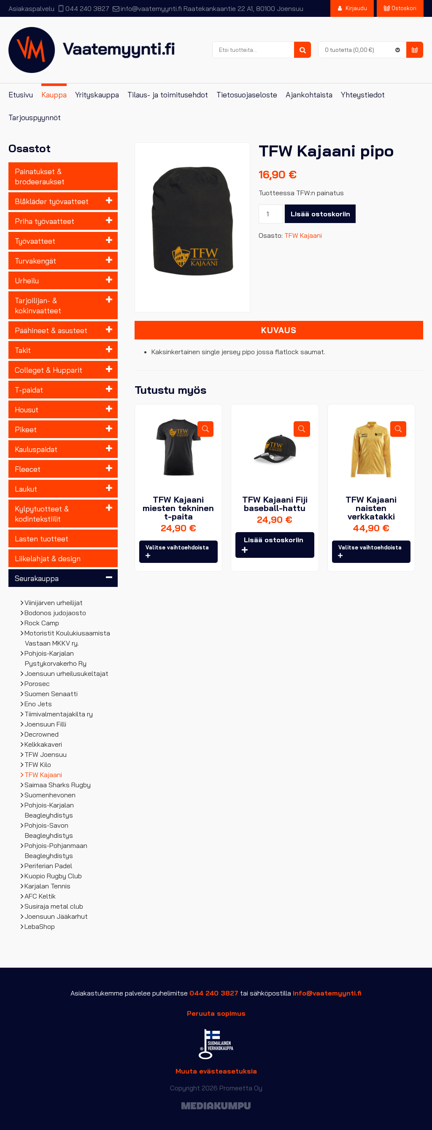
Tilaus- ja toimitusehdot (167, 95)
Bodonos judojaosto (55, 612)
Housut (26, 409)
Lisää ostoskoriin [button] (273, 539)
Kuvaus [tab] (279, 330)
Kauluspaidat (36, 449)
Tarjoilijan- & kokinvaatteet (38, 305)
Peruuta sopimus (216, 1013)
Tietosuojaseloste (246, 95)
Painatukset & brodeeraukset (40, 176)
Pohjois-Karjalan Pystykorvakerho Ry (55, 658)
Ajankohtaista (309, 95)
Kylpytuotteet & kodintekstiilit (42, 513)
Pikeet (26, 429)
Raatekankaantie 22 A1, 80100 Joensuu (243, 8)
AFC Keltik (40, 896)
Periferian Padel (48, 865)
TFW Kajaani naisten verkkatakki (371, 508)
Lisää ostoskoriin (320, 214)
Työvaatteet (35, 240)
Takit (23, 350)
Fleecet (27, 469)
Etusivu (20, 95)
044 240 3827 (87, 8)
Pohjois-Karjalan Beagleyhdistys (49, 810)
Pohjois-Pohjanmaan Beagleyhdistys (56, 850)
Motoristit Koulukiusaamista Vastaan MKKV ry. (67, 638)
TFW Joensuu (46, 754)
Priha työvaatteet (44, 221)
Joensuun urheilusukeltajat (66, 673)
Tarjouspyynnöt (34, 117)
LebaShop (40, 926)
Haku (302, 50)
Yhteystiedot (363, 95)
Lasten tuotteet (41, 538)
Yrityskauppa (97, 95)
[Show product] (205, 429)
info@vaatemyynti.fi (151, 8)
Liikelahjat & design (48, 558)
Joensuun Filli (45, 724)
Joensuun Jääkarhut (56, 916)
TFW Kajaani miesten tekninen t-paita (178, 508)
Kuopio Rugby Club (53, 876)
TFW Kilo (38, 764)
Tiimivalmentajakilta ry (59, 714)
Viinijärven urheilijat (54, 602)
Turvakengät (35, 260)
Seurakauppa (37, 578)
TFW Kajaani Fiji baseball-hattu (275, 503)
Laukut (26, 488)
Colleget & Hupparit (48, 369)
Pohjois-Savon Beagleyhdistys (49, 830)
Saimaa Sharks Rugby (58, 784)
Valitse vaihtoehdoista (177, 547)
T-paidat (29, 389)
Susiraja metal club (54, 906)
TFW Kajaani (43, 774)
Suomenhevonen (50, 795)
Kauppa (54, 95)
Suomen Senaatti (51, 693)
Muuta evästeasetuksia (216, 1071)
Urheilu (27, 280)
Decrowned (42, 734)
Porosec (37, 683)
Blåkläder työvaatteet (52, 201)
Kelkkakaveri (43, 744)
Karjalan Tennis (47, 886)
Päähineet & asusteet (51, 330)
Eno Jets (38, 704)
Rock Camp (42, 623)
